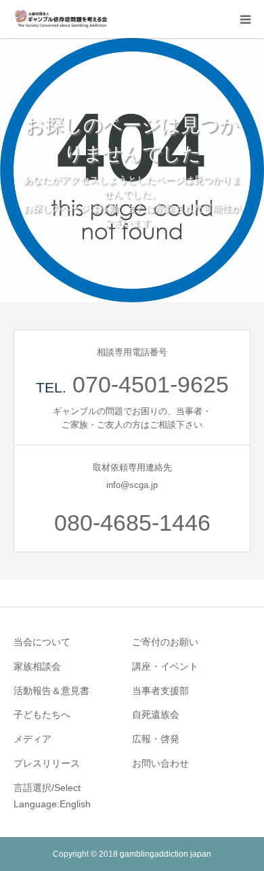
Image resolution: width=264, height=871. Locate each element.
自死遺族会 (155, 714)
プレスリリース (47, 763)
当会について (42, 641)
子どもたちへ (42, 714)
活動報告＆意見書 (51, 690)
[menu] (245, 19)
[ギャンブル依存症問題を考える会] (61, 19)
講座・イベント (165, 666)
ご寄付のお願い (165, 641)
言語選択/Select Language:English (52, 795)
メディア (32, 738)
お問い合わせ (160, 763)
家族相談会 (37, 666)
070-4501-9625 (150, 384)
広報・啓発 (155, 738)
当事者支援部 (160, 690)
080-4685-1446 (132, 522)
